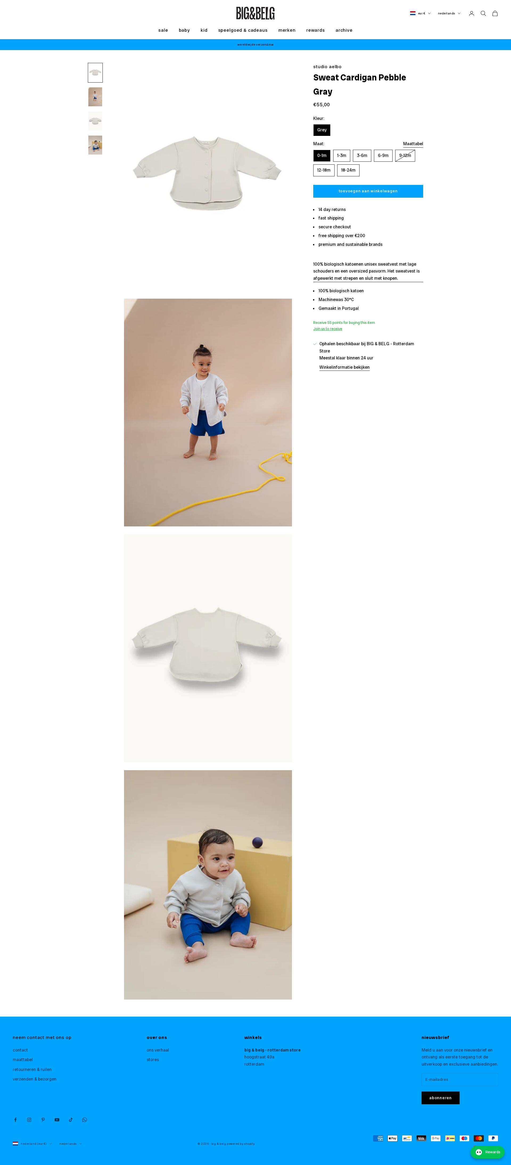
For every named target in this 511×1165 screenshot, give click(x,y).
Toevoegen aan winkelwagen (368, 191)
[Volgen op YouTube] (57, 1119)
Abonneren (440, 1098)
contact (20, 1050)
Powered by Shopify (241, 1144)
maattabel (23, 1059)
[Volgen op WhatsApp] (84, 1119)
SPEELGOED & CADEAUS (243, 30)
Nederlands (446, 13)
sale (163, 30)
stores (153, 1059)
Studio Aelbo (327, 67)
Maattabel (413, 143)
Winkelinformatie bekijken (344, 367)
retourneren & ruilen (32, 1069)
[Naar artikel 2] (95, 97)
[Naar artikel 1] (95, 73)
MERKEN (287, 30)
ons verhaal (158, 1050)
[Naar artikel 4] (95, 145)
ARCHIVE (344, 30)
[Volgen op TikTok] (70, 1119)
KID (204, 30)
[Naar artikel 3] (95, 121)
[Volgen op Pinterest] (43, 1119)
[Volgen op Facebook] (15, 1119)
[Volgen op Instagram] (29, 1119)
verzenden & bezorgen (34, 1079)
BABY (184, 30)
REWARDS (315, 30)
